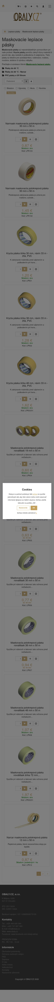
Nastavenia (23, 508)
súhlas (35, 494)
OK (34, 508)
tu (36, 513)
